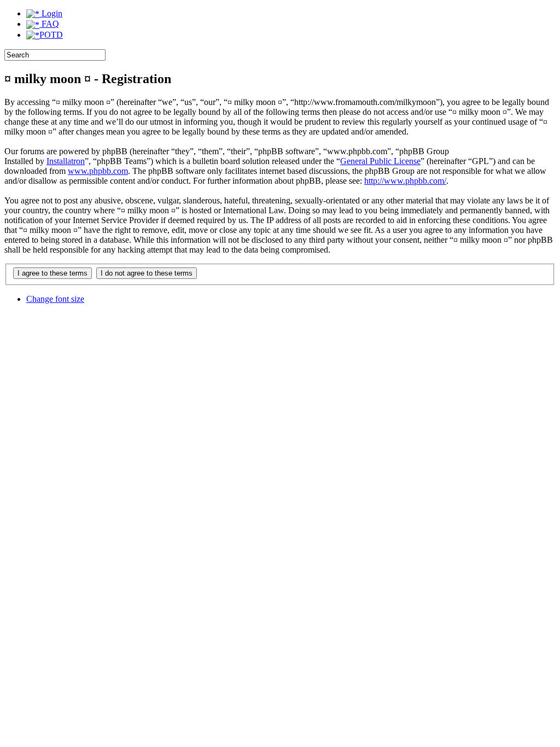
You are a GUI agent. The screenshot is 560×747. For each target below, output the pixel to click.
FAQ (49, 23)
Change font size (55, 299)
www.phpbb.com (98, 171)
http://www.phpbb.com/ (405, 180)
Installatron (65, 161)
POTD (51, 34)
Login (50, 13)
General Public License (380, 161)
